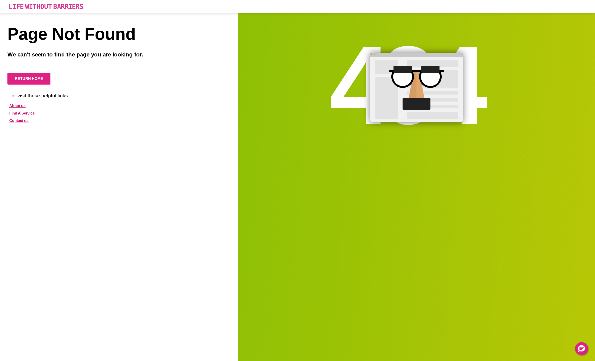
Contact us (19, 121)
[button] (581, 348)
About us (17, 106)
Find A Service (22, 113)
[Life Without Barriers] (46, 6)
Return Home (29, 79)
